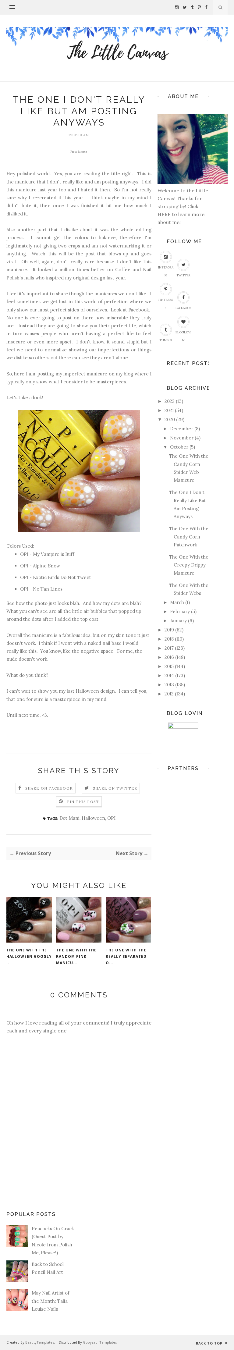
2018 (169, 639)
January (178, 620)
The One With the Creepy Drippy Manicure (188, 565)
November (181, 438)
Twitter (183, 275)
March (177, 602)
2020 (170, 419)
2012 (169, 694)
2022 (170, 401)
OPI (111, 818)
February (180, 611)
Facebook (184, 308)
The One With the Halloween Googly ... (29, 956)
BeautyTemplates (39, 1342)
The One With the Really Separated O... (126, 956)
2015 (169, 666)
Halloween (93, 818)
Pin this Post (83, 801)
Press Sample (78, 151)
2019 (169, 630)
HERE (165, 214)
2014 (169, 675)
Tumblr (165, 340)
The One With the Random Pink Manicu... (76, 956)
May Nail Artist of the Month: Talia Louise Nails (50, 1301)
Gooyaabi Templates (100, 1342)
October (179, 447)
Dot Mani (69, 818)
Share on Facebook (49, 788)
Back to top (210, 1343)
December (181, 429)
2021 (169, 410)
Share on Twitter (115, 788)
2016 (169, 657)
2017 (169, 648)
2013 (169, 684)
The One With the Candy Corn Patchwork (188, 537)
